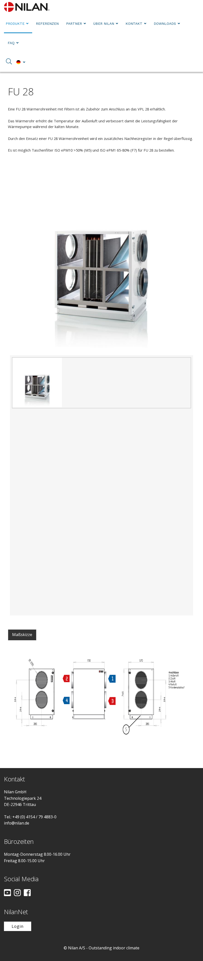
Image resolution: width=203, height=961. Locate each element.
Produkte (15, 24)
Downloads (165, 24)
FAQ (11, 43)
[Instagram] (17, 893)
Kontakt (134, 24)
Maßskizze (22, 634)
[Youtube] (7, 893)
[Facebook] (27, 893)
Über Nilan (103, 24)
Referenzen (47, 24)
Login (18, 926)
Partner (74, 24)
